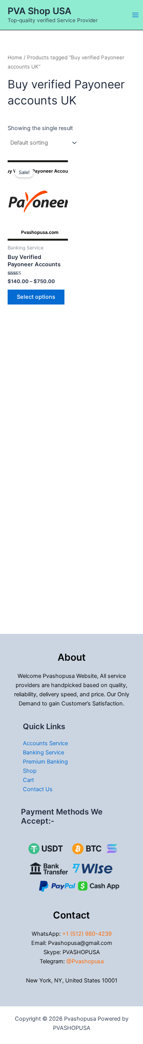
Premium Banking (45, 761)
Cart (28, 780)
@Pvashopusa (85, 961)
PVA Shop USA (39, 10)
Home (15, 57)
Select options (36, 296)
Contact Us (38, 789)
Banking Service (43, 752)
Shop (30, 770)
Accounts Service (45, 743)
